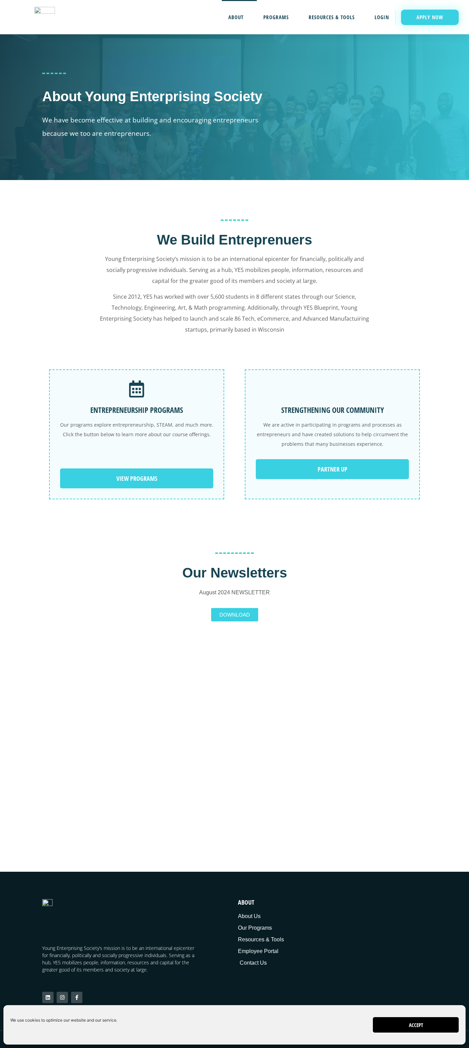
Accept (416, 1025)
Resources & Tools (332, 17)
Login (382, 17)
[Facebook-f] (76, 997)
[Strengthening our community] (332, 388)
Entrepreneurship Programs (136, 410)
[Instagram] (62, 997)
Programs (276, 17)
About (235, 17)
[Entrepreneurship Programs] (136, 388)
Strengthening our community (332, 410)
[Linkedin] (48, 997)
